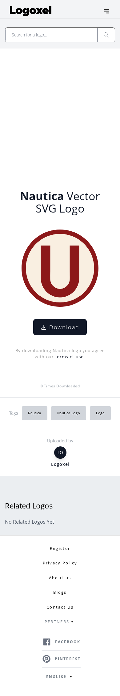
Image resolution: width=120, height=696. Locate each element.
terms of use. (70, 357)
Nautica (34, 413)
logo (100, 413)
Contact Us (60, 607)
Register (60, 548)
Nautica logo (68, 413)
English (56, 676)
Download (64, 327)
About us (60, 577)
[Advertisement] (60, 112)
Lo (60, 452)
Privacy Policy (60, 563)
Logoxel (60, 464)
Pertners (57, 621)
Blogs (59, 592)
